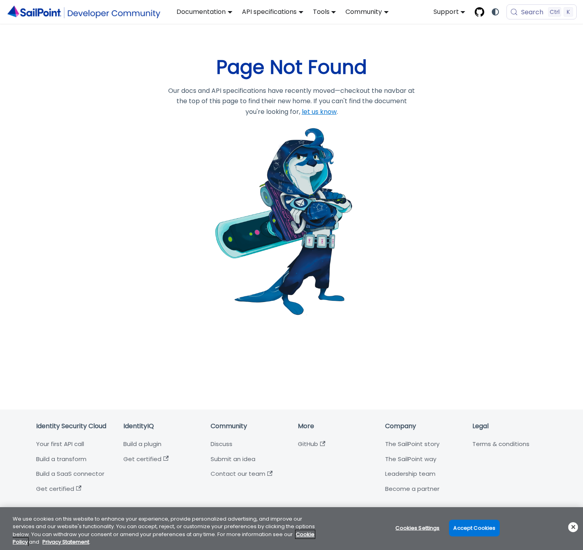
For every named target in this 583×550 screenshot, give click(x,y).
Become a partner (412, 489)
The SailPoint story (412, 444)
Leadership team (410, 473)
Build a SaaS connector (70, 473)
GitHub (308, 444)
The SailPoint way (410, 459)
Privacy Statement (65, 542)
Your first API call (60, 444)
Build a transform (61, 459)
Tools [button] (321, 11)
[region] (291, 528)
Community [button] (363, 11)
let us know (319, 111)
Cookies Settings (417, 528)
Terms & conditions (500, 444)
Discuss (221, 444)
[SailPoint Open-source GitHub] (479, 12)
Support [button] (446, 11)
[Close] (573, 527)
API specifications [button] (269, 11)
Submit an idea (233, 459)
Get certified (55, 489)
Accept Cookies (474, 528)
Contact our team (238, 473)
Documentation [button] (201, 11)
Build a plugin (142, 444)
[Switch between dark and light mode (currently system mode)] (495, 12)
